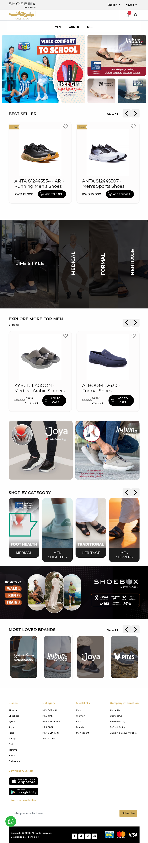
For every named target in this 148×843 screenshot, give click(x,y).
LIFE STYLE (29, 263)
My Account (82, 732)
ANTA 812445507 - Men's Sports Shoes (103, 183)
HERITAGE (132, 262)
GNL (11, 744)
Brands (80, 727)
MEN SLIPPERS (50, 732)
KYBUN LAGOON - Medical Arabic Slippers (39, 388)
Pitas (11, 732)
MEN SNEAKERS (51, 721)
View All (112, 114)
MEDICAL (73, 263)
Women (80, 715)
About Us (115, 710)
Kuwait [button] (130, 4)
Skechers (14, 715)
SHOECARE (48, 738)
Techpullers (33, 836)
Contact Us (116, 715)
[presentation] (127, 113)
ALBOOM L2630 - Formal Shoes (101, 388)
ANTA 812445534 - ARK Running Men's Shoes (39, 183)
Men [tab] (58, 27)
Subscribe (128, 813)
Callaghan (14, 761)
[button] (135, 15)
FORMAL (103, 264)
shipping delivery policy (123, 732)
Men (78, 710)
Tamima (13, 749)
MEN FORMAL (49, 710)
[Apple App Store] (23, 781)
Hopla (12, 755)
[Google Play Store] (23, 791)
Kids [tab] (90, 27)
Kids (78, 721)
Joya (11, 727)
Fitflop (12, 738)
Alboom (13, 710)
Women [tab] (74, 27)
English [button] (113, 4)
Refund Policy (117, 727)
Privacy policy (117, 721)
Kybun (12, 721)
